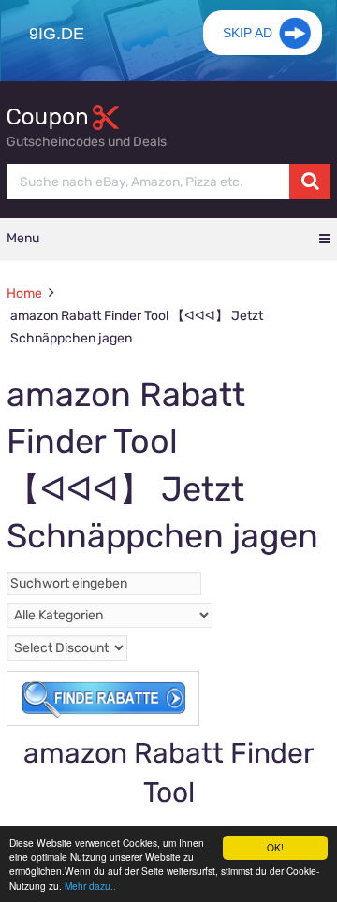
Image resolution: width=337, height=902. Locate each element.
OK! (275, 847)
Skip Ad (247, 32)
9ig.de (56, 33)
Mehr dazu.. (90, 886)
